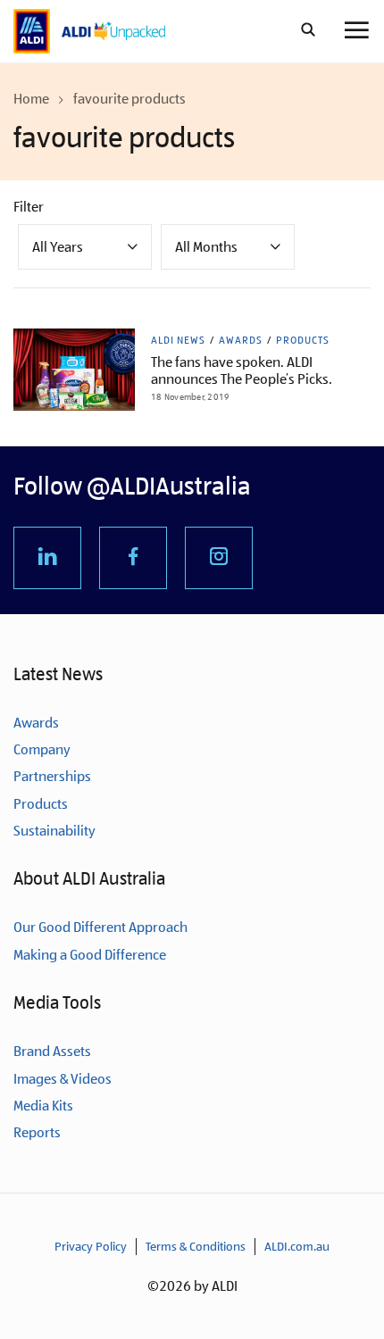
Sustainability (54, 830)
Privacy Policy (90, 1246)
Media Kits (43, 1105)
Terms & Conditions (196, 1246)
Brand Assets (52, 1051)
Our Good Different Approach (100, 927)
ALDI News (178, 340)
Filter (28, 206)
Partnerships (52, 776)
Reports (37, 1132)
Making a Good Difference (89, 954)
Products (303, 340)
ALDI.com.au (297, 1246)
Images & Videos (62, 1078)
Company (42, 749)
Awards (241, 340)
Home (31, 98)
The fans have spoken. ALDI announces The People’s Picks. (241, 370)
